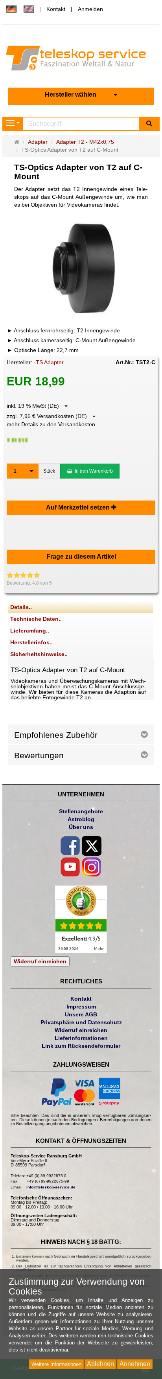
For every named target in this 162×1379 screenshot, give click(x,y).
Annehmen (135, 1364)
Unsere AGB (81, 1014)
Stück (49, 471)
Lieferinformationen (81, 1038)
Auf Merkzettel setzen (78, 507)
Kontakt (55, 9)
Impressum (81, 1006)
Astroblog (81, 819)
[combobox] (81, 95)
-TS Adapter (49, 362)
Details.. (21, 607)
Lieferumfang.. (29, 630)
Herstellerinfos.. (31, 642)
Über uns (81, 827)
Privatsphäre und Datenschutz (81, 1022)
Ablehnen (100, 1364)
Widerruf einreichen (40, 961)
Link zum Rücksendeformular (81, 1046)
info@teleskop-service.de (50, 1187)
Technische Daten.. (36, 619)
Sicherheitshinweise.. (39, 654)
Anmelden (90, 9)
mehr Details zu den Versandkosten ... (54, 424)
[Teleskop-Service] (81, 60)
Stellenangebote (81, 811)
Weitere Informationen (56, 1364)
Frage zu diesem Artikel (81, 556)
